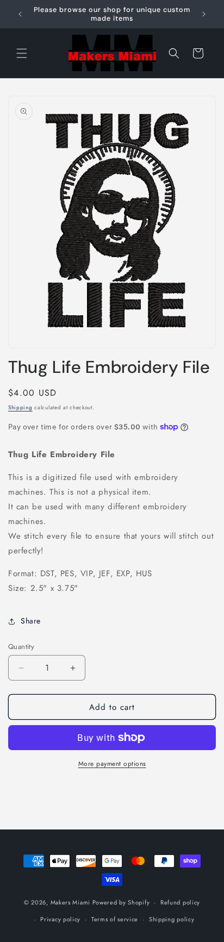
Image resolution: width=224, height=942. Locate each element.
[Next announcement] (204, 14)
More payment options (112, 764)
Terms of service (114, 919)
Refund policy (180, 902)
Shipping (20, 407)
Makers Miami (70, 902)
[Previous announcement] (20, 14)
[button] (22, 53)
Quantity (21, 646)
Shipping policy (172, 919)
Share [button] (31, 620)
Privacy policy (60, 919)
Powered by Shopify (121, 902)
